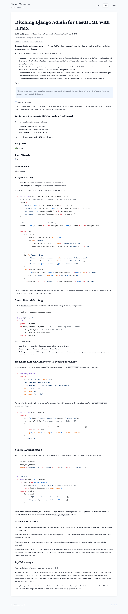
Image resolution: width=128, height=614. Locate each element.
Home (98, 5)
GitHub (113, 605)
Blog (105, 5)
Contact (113, 5)
